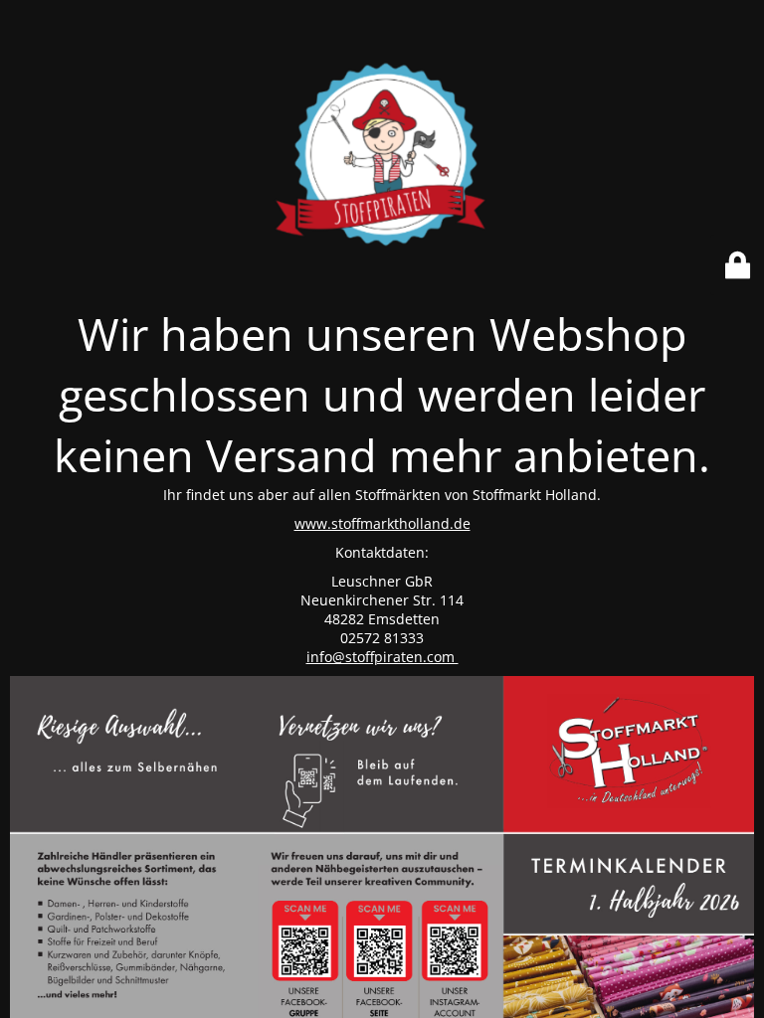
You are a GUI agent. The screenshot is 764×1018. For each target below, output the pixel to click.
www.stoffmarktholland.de (382, 523)
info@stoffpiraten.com (382, 656)
